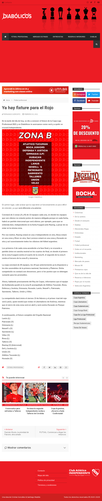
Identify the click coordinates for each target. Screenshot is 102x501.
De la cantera (80, 217)
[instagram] (87, 2)
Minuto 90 (79, 265)
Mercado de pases (40, 37)
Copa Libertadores (80, 302)
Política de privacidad (46, 480)
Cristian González (19, 497)
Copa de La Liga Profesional (84, 315)
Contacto (8, 2)
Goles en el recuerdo (83, 249)
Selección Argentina (82, 286)
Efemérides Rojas (82, 229)
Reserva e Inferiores (76, 37)
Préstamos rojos (81, 269)
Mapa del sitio (43, 475)
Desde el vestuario (82, 221)
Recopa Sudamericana (82, 323)
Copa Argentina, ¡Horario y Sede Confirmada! (57, 411)
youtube (95, 101)
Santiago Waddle (33, 497)
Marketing (79, 257)
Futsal (77, 241)
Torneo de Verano (80, 328)
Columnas (79, 213)
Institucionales (80, 253)
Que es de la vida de (83, 273)
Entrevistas (58, 37)
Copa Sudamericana (81, 306)
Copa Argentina (79, 298)
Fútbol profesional (19, 37)
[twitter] (91, 2)
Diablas (93, 37)
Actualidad (58, 405)
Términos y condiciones (47, 485)
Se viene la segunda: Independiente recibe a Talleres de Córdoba (35, 411)
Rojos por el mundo (82, 282)
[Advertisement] (51, 65)
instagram (81, 95)
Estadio (78, 237)
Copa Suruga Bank (80, 310)
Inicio (8, 100)
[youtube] (98, 2)
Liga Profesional (79, 319)
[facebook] (94, 2)
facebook (81, 101)
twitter (95, 95)
